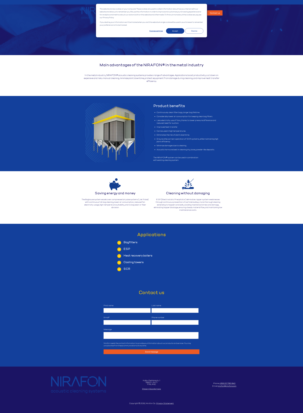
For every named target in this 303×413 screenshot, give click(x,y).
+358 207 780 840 (227, 383)
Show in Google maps (151, 389)
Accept (175, 31)
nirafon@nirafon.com (227, 386)
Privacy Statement (165, 403)
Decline (194, 31)
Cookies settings (156, 31)
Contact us (215, 13)
